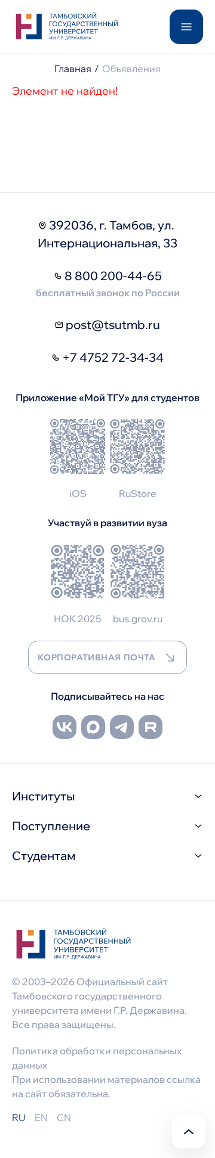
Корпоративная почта (97, 657)
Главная (72, 68)
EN (41, 1117)
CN (64, 1117)
